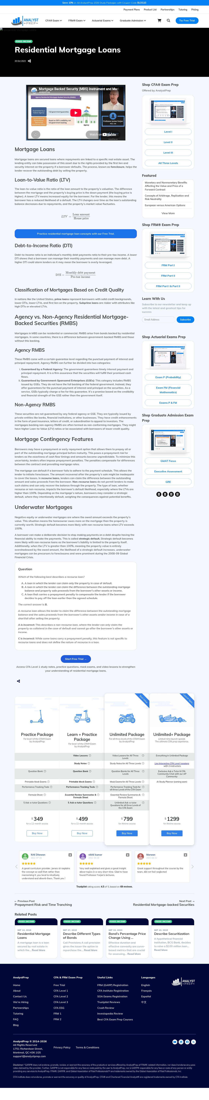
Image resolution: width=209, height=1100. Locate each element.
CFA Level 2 (61, 996)
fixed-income (23, 41)
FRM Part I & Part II (168, 286)
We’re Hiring (20, 1002)
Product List (150, 9)
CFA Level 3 (61, 1002)
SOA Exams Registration (112, 996)
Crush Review (105, 1007)
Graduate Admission (132, 20)
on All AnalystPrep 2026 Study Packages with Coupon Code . (104, 2)
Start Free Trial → (76, 659)
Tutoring (182, 9)
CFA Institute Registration (113, 990)
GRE (168, 481)
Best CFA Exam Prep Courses (115, 1019)
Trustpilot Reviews (108, 1002)
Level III (168, 152)
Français (146, 990)
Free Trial (59, 985)
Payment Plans (132, 9)
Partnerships (167, 9)
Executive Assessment (168, 471)
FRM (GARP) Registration (112, 985)
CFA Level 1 (61, 990)
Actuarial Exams (101, 20)
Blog (16, 1025)
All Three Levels (168, 163)
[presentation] (75, 216)
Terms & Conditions (87, 1047)
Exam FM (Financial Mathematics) (168, 390)
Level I (168, 131)
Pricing (195, 9)
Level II (168, 142)
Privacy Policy (62, 1047)
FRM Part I (168, 265)
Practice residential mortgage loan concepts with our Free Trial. (75, 233)
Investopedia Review (110, 1013)
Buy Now (37, 833)
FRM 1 (57, 1013)
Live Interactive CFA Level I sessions (172, 763)
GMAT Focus (168, 461)
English (145, 985)
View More (168, 213)
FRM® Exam (75, 20)
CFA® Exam (52, 20)
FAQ (15, 1019)
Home (16, 985)
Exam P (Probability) (168, 377)
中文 (143, 1002)
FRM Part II (168, 275)
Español (146, 996)
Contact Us (20, 996)
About (17, 990)
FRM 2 (57, 1019)
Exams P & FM (168, 402)
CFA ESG (59, 1007)
